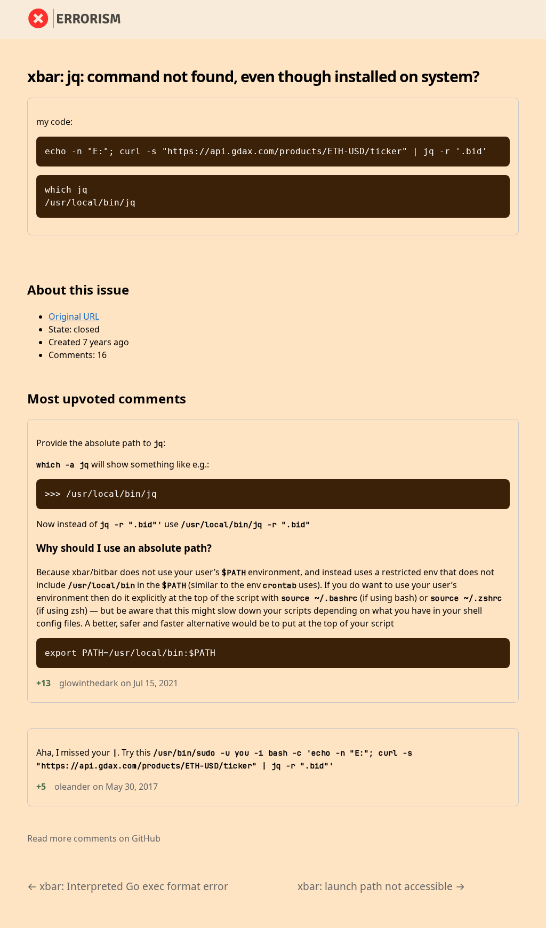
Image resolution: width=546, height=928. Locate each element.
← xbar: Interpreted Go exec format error (127, 886)
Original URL (74, 316)
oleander (72, 786)
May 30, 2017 (132, 786)
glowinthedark (88, 683)
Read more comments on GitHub (93, 838)
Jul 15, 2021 (155, 683)
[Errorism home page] (80, 19)
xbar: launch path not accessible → (381, 886)
